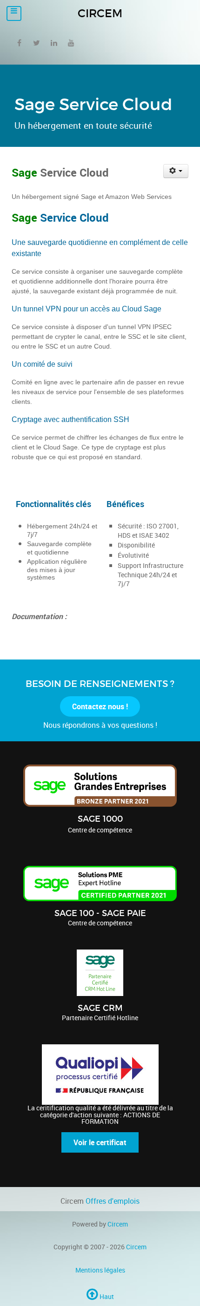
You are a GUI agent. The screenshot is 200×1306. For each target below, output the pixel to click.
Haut (106, 1296)
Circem (117, 1224)
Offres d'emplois (113, 1201)
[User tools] (176, 171)
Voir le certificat (100, 1142)
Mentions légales (100, 1270)
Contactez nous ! (100, 706)
